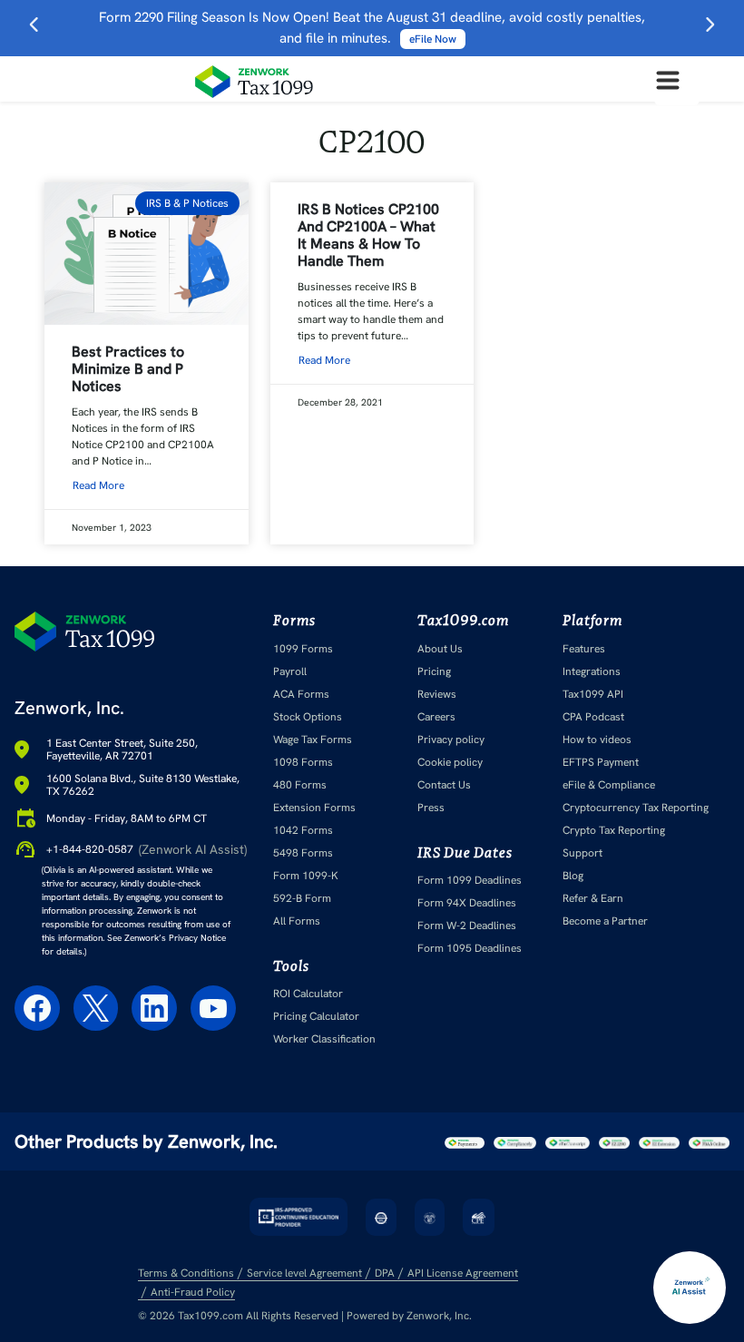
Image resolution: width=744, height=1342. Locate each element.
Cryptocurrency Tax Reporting (636, 807)
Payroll (290, 671)
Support (582, 853)
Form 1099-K (305, 875)
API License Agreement (462, 1273)
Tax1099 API (593, 694)
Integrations (592, 671)
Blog (573, 875)
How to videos (597, 739)
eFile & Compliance (609, 785)
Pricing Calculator (316, 1016)
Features (584, 648)
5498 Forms (303, 853)
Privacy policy (451, 739)
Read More (98, 485)
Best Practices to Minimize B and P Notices (128, 369)
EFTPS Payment (601, 762)
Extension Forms (314, 807)
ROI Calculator (308, 993)
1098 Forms (303, 762)
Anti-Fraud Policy (193, 1292)
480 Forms (300, 785)
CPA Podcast (593, 716)
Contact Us (444, 785)
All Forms (296, 921)
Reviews (436, 694)
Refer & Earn (593, 898)
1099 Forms (303, 648)
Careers (436, 716)
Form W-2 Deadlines (466, 925)
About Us (440, 648)
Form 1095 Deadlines (469, 948)
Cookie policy (450, 762)
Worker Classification (324, 1039)
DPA (385, 1273)
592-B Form (302, 898)
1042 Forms (303, 830)
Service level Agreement (304, 1273)
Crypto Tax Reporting (614, 830)
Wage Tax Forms (312, 739)
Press (431, 807)
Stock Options (307, 716)
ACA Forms (301, 694)
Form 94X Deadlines (466, 902)
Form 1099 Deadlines (469, 880)
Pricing (434, 671)
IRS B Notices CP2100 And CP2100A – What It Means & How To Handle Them (368, 235)
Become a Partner (605, 921)
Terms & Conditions (186, 1273)
